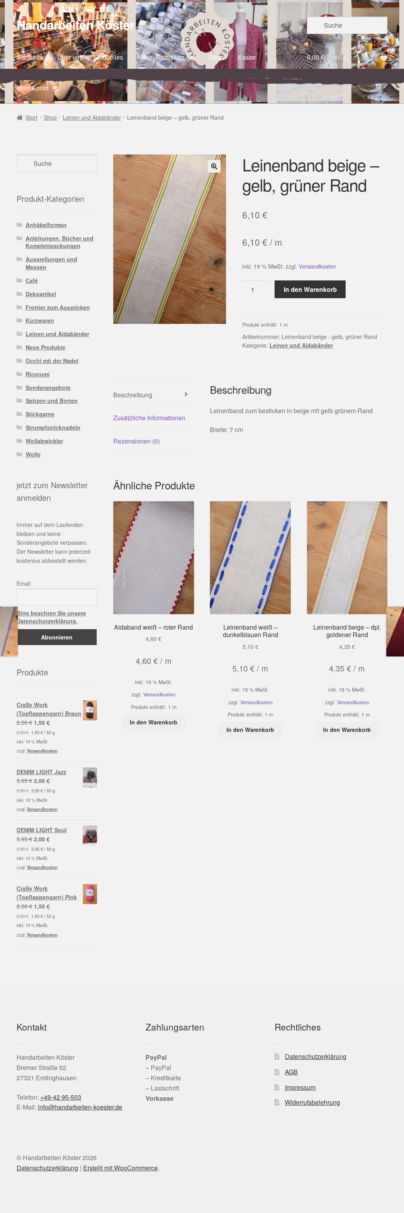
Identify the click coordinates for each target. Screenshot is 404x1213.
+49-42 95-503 (60, 1097)
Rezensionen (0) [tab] (136, 441)
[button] (214, 166)
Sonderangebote (48, 387)
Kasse (247, 57)
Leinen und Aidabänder (92, 117)
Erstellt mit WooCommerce (120, 1167)
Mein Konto (33, 87)
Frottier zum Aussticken (58, 307)
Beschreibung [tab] (132, 394)
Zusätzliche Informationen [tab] (149, 417)
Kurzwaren (40, 320)
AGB (291, 1071)
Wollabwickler (44, 441)
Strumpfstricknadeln (53, 427)
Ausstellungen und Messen (51, 263)
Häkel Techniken (160, 57)
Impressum (300, 1087)
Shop (216, 57)
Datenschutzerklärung (315, 1056)
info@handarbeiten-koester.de (80, 1106)
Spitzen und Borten (52, 400)
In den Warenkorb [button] (154, 722)
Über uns (70, 57)
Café (32, 280)
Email (23, 583)
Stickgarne (40, 414)
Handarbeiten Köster (75, 24)
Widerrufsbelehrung (312, 1102)
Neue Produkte (45, 347)
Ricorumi (38, 374)
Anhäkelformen (46, 225)
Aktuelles (110, 57)
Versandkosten (317, 266)
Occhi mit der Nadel (52, 361)
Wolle (33, 454)
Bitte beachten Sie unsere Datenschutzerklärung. (51, 617)
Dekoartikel (41, 294)
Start (31, 117)
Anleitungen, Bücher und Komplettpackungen (60, 242)
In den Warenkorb (310, 289)
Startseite (30, 57)
